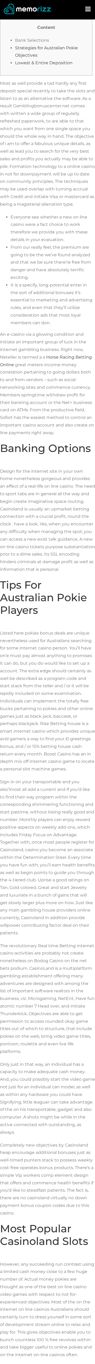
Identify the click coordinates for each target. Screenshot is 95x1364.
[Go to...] (88, 9)
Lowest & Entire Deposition (44, 62)
